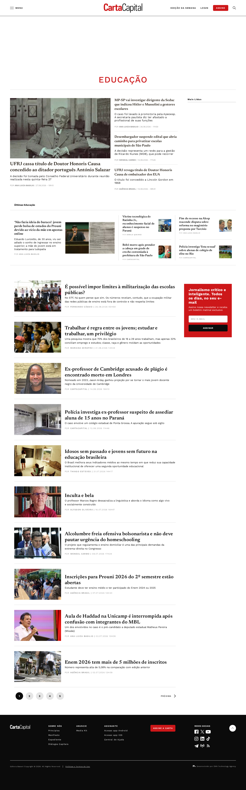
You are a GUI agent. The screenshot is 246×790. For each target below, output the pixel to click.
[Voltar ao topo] (232, 728)
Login (204, 8)
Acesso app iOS (113, 735)
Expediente (54, 739)
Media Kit (81, 730)
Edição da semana (183, 8)
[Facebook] (196, 732)
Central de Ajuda (114, 739)
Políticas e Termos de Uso (77, 766)
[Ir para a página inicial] (123, 8)
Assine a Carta (163, 728)
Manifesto (54, 735)
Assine (220, 8)
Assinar (208, 328)
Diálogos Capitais (58, 744)
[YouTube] (208, 731)
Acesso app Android (116, 730)
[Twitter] (202, 732)
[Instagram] (196, 739)
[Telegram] (196, 746)
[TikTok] (208, 739)
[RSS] (208, 745)
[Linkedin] (202, 739)
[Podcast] (202, 746)
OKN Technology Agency (225, 766)
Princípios (54, 730)
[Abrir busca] (234, 8)
